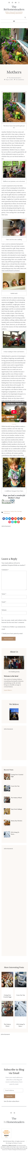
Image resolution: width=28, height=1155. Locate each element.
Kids (15, 511)
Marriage (19, 511)
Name (4, 594)
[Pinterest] (12, 2)
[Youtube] (16, 2)
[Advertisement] (14, 541)
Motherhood (6, 513)
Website (4, 610)
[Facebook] (9, 2)
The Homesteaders (14, 8)
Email (4, 602)
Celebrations (6, 511)
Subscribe (9, 1096)
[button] (25, 17)
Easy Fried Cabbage (16, 809)
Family (12, 511)
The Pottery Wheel (16, 797)
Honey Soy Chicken (16, 820)
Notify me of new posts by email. (13, 633)
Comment (5, 570)
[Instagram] (19, 2)
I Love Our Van (15, 786)
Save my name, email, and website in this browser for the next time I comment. (14, 621)
